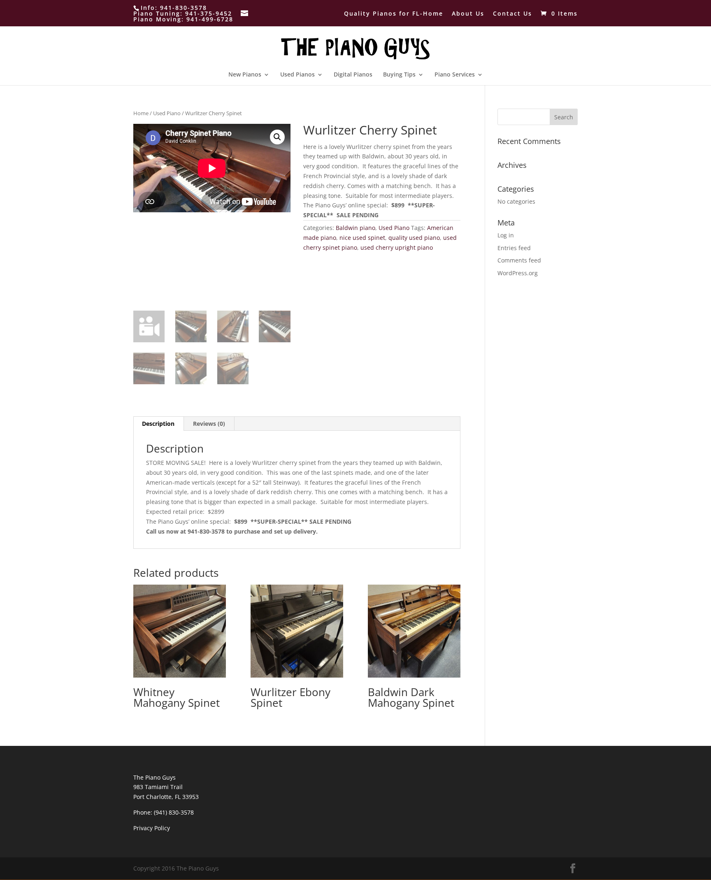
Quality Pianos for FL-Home (393, 14)
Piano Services (454, 75)
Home (141, 113)
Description (158, 423)
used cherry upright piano (396, 247)
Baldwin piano (355, 228)
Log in (505, 235)
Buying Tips (399, 75)
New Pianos (244, 75)
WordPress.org (517, 273)
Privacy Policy (151, 828)
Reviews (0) (209, 423)
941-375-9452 (208, 13)
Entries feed (514, 248)
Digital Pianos (353, 75)
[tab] (158, 424)
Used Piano (167, 113)
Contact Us (512, 14)
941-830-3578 (183, 8)
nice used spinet (362, 237)
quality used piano (414, 237)
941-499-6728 (209, 19)
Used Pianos (297, 75)
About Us (468, 14)
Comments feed (519, 260)
